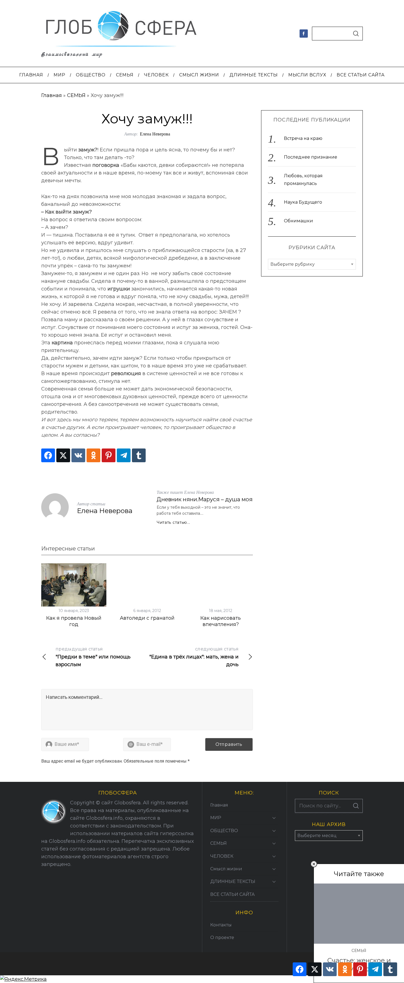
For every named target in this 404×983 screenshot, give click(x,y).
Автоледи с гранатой (147, 618)
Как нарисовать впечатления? (220, 621)
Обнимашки (298, 220)
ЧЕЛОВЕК (221, 856)
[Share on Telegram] (124, 455)
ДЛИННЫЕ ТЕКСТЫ (232, 881)
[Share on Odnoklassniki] (93, 455)
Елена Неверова (155, 134)
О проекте (222, 937)
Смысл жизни (226, 868)
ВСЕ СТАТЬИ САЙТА (232, 894)
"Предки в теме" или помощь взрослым (93, 657)
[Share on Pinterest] (108, 455)
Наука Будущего (303, 202)
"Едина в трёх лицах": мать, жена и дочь (194, 657)
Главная (51, 95)
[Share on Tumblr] (139, 455)
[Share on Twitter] (63, 455)
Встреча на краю (303, 138)
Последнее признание (310, 157)
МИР (215, 817)
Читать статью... (173, 522)
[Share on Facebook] (48, 455)
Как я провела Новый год (73, 621)
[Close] (314, 864)
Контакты (221, 924)
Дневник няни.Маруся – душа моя (205, 499)
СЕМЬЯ (76, 95)
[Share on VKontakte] (78, 455)
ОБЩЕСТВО (224, 830)
